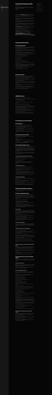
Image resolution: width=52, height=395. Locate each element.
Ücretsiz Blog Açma (38, 7)
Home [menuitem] (1, 4)
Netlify (16, 264)
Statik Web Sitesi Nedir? (39, 5)
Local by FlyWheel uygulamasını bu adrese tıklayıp (20, 157)
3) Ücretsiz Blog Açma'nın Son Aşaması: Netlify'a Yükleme (40, 11)
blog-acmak (17, 9)
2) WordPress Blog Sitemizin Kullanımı (40, 9)
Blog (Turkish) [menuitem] (2, 7)
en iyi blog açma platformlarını (21, 23)
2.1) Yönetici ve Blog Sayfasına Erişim (39, 10)
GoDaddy (29, 274)
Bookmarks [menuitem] (2, 8)
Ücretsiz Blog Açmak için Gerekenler (39, 8)
